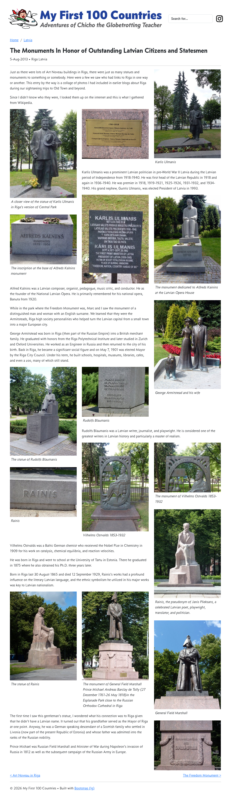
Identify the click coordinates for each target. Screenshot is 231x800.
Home (14, 40)
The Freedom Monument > (202, 775)
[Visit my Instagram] (219, 18)
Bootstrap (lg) (84, 788)
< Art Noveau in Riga (25, 775)
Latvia (28, 40)
